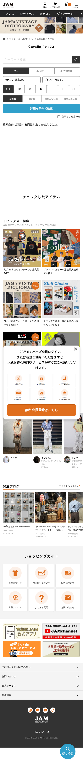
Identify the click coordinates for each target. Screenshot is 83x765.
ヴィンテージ (65, 13)
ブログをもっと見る (69, 486)
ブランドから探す (18, 39)
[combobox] (41, 59)
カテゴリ (45, 13)
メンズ (10, 13)
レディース (27, 13)
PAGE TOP (39, 732)
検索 (76, 59)
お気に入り (55, 7)
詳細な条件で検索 (41, 108)
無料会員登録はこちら (41, 410)
